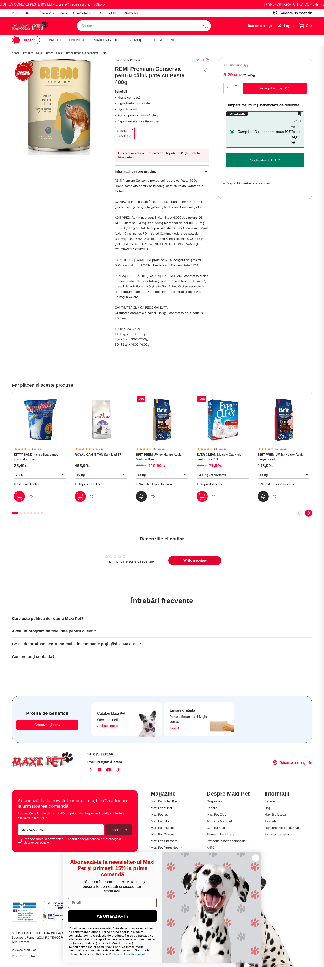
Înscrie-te (119, 829)
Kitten (30, 13)
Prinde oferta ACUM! (265, 160)
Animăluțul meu (84, 13)
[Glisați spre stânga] (299, 513)
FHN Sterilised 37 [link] (98, 454)
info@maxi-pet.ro (109, 762)
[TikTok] (118, 770)
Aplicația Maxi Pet (219, 821)
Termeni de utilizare (220, 834)
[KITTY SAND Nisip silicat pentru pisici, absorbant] (40, 420)
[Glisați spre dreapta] (308, 513)
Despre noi (214, 801)
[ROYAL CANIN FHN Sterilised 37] (101, 420)
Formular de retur (276, 834)
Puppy (16, 13)
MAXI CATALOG (106, 40)
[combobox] (144, 25)
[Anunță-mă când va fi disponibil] (141, 496)
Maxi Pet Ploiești (162, 828)
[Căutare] (205, 25)
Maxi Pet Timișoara (164, 841)
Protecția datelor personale (226, 841)
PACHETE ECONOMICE (67, 40)
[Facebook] (90, 770)
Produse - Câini (33, 53)
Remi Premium (132, 60)
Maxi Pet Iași (159, 814)
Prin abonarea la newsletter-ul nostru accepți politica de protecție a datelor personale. (72, 840)
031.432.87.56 (103, 754)
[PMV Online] (24, 911)
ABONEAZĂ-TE (112, 916)
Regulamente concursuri (281, 828)
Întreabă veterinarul (53, 13)
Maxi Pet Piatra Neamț (166, 848)
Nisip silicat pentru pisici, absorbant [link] (36, 457)
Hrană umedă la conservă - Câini (86, 53)
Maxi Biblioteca (275, 814)
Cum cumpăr (216, 828)
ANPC (211, 848)
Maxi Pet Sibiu (161, 821)
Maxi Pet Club (109, 13)
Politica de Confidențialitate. (128, 954)
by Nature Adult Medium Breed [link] (158, 457)
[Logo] (30, 25)
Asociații (270, 821)
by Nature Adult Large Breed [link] (280, 457)
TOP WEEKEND (163, 40)
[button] (255, 25)
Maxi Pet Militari (162, 808)
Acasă (16, 53)
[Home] (42, 759)
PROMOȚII (135, 40)
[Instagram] (99, 770)
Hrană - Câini (54, 53)
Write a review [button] (195, 560)
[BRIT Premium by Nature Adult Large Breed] (284, 420)
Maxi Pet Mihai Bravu (165, 801)
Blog (267, 808)
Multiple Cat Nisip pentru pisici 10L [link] (219, 457)
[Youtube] (108, 770)
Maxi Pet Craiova (163, 834)
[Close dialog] (255, 858)
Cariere (212, 808)
